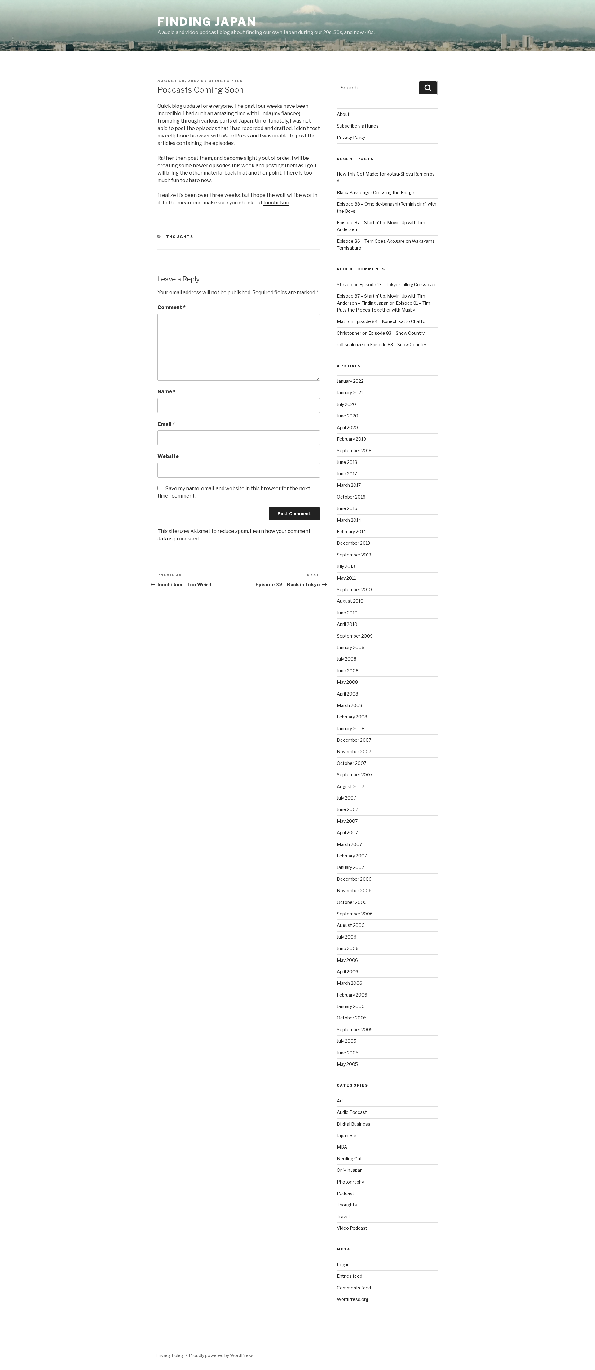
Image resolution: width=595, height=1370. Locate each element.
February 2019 (351, 439)
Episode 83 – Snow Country (396, 333)
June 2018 (347, 462)
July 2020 (346, 404)
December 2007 (354, 740)
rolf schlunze (350, 344)
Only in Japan (350, 1170)
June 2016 (347, 508)
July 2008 (346, 658)
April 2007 (347, 832)
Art (340, 1100)
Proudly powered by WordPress (221, 1355)
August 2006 (350, 925)
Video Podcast (352, 1228)
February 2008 (352, 716)
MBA (342, 1147)
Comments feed (354, 1287)
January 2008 (350, 728)
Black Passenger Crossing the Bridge (375, 192)
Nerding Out (349, 1158)
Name (166, 392)
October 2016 (351, 497)
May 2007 (347, 821)
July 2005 (346, 1041)
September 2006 (355, 913)
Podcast (345, 1193)
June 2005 (348, 1052)
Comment (171, 307)
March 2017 (349, 485)
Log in (343, 1264)
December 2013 (353, 543)
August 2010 (350, 601)
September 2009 (355, 636)
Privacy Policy (351, 137)
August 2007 (350, 786)
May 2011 (346, 578)
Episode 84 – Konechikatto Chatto (389, 321)
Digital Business (353, 1124)
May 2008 (347, 682)
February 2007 (352, 855)
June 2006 (348, 948)
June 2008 (348, 670)
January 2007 (350, 867)
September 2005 (355, 1029)
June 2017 (347, 473)
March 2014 (349, 520)
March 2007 (349, 844)
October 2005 (352, 1017)
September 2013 (354, 554)
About (343, 114)
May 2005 (347, 1064)
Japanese (346, 1135)
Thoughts (180, 236)
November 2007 (354, 751)
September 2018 (354, 450)
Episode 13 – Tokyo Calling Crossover (397, 284)
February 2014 (351, 531)
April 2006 (347, 971)
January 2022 (350, 381)
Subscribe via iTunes (358, 126)
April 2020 (347, 427)
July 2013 (346, 566)
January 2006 (350, 1006)
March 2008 (349, 705)
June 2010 (347, 612)
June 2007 (347, 809)
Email (166, 424)
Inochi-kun (276, 203)
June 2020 (347, 415)
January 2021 (350, 392)
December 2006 (354, 879)
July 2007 (346, 798)
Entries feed (349, 1276)
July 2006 (346, 937)
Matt (342, 321)
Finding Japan (206, 21)
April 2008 (347, 693)
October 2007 (351, 763)
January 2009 (350, 647)
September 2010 (354, 589)
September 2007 (354, 774)
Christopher (226, 81)
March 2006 (349, 983)
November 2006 (354, 890)
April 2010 (347, 624)
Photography (350, 1182)
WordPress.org (352, 1299)
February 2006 (352, 994)
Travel (343, 1216)
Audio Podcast (352, 1112)
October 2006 (352, 902)
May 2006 (347, 960)
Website (168, 456)
